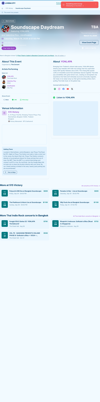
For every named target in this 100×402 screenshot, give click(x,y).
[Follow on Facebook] (63, 89)
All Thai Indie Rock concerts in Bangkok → (86, 216)
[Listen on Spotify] (55, 89)
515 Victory (9, 8)
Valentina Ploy (12, 35)
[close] (96, 4)
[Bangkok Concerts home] (2, 8)
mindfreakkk (26, 35)
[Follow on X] (72, 89)
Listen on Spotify (90, 48)
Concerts (59, 3)
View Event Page (89, 42)
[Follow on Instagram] (59, 89)
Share (7, 99)
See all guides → (60, 55)
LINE (15, 99)
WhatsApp (25, 99)
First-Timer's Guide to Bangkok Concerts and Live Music (36, 55)
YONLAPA (24, 31)
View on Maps (12, 172)
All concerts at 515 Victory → (91, 186)
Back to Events (10, 21)
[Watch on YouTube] (68, 89)
